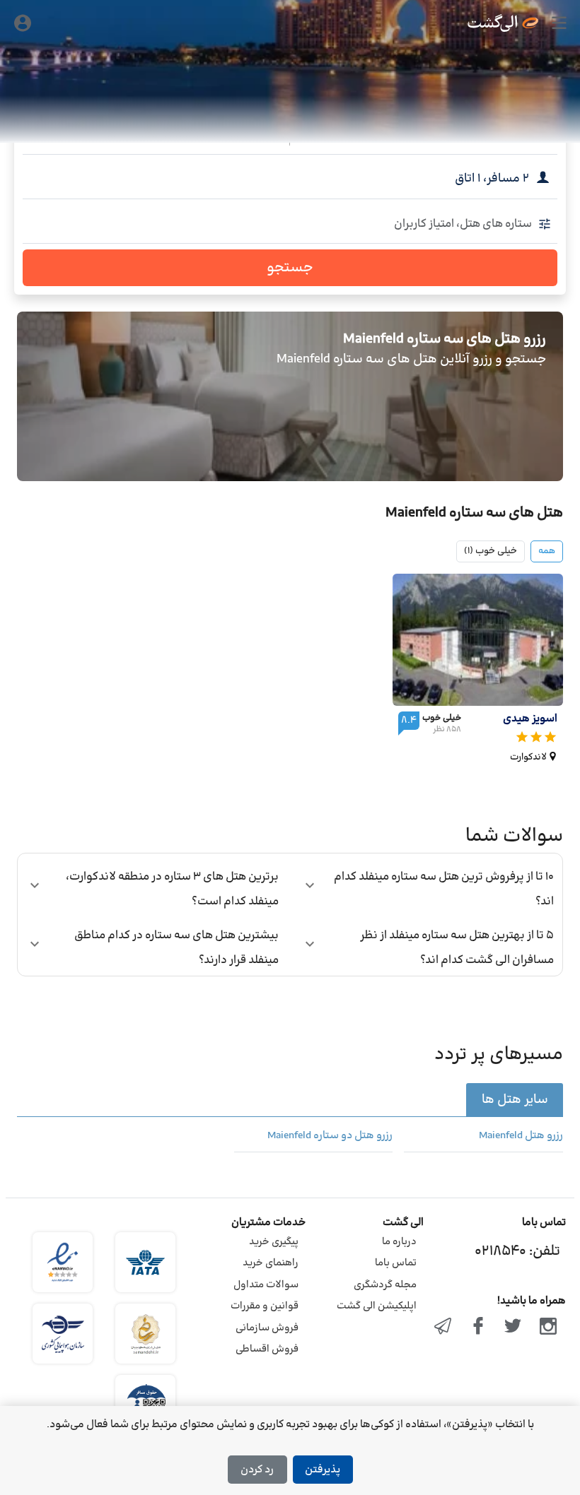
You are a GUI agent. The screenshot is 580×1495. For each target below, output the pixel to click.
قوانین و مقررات (264, 1306)
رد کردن (257, 1470)
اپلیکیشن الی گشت (377, 1306)
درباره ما (399, 1241)
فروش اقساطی (267, 1349)
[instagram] (548, 1327)
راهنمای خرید (270, 1262)
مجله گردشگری (385, 1284)
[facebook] (478, 1327)
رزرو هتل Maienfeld (521, 1136)
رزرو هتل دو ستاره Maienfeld (330, 1136)
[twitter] (513, 1327)
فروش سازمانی (267, 1327)
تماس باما (396, 1262)
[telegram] (443, 1327)
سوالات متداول (265, 1284)
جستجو (290, 267)
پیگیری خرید (273, 1241)
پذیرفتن (322, 1470)
